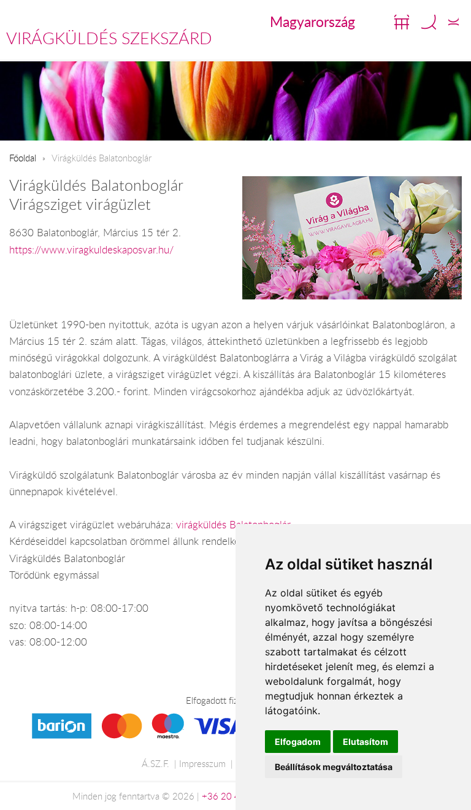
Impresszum (202, 763)
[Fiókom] (453, 22)
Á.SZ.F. (155, 763)
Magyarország (312, 21)
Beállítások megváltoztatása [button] (333, 767)
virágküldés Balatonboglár (233, 524)
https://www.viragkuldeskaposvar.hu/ (91, 249)
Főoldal (22, 158)
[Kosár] (401, 22)
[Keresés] (428, 22)
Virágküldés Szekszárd (109, 38)
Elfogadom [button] (298, 741)
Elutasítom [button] (365, 741)
